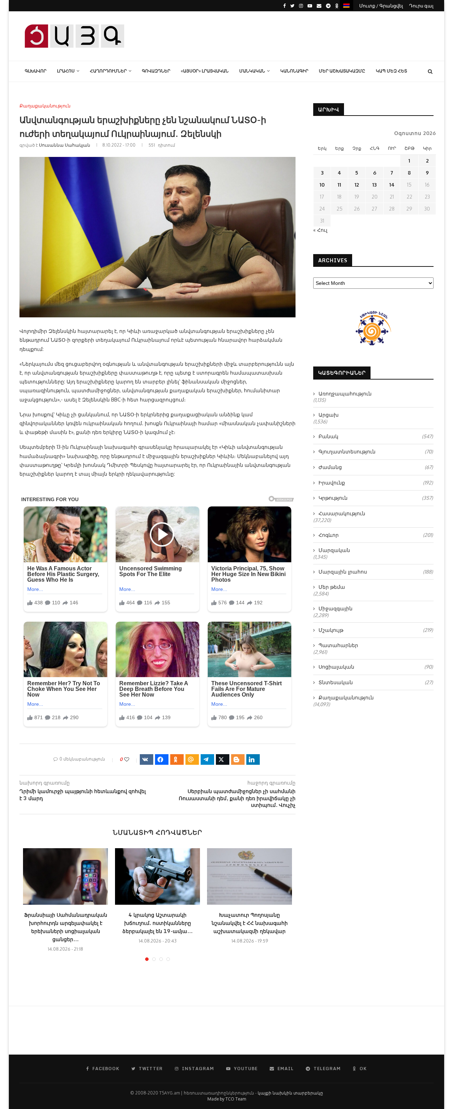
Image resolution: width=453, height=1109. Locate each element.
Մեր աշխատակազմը (342, 71)
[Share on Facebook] (161, 759)
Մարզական (334, 550)
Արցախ (329, 415)
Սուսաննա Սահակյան (64, 145)
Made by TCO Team (226, 1099)
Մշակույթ (376, 630)
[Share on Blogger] (238, 759)
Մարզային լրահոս (376, 572)
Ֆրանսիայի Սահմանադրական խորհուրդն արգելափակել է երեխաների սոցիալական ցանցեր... (65, 927)
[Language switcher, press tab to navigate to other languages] (346, 5)
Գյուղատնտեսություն (376, 451)
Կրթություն (376, 498)
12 (357, 185)
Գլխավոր (35, 71)
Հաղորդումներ (108, 71)
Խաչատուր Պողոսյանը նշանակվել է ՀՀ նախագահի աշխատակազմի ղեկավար (250, 923)
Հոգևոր (376, 535)
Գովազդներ (156, 71)
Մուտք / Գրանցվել (381, 5)
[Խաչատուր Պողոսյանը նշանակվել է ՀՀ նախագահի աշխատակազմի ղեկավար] (249, 876)
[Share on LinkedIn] (253, 759)
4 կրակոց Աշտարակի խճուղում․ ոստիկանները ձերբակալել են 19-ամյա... (157, 923)
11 (339, 185)
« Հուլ (320, 230)
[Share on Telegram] (207, 759)
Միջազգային (335, 608)
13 (374, 185)
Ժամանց (376, 467)
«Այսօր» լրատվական (205, 71)
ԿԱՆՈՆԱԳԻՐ (294, 71)
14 (392, 185)
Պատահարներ (338, 645)
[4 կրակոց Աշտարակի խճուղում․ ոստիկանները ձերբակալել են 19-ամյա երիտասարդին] (157, 876)
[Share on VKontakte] (146, 759)
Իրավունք (376, 483)
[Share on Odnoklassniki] (177, 759)
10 (322, 185)
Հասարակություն (342, 513)
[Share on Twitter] (222, 759)
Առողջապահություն (345, 394)
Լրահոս (66, 71)
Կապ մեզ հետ (391, 71)
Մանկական (252, 71)
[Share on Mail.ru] (192, 759)
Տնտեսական (376, 682)
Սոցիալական (376, 667)
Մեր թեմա (332, 587)
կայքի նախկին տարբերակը (290, 1093)
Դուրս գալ (421, 5)
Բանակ (376, 436)
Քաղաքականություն (44, 105)
